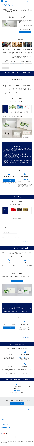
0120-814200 (9, 372)
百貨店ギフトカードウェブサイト (24, 357)
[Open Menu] (2, 1)
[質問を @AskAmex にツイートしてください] (6, 433)
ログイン (31, 1)
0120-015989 (25, 179)
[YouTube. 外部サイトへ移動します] (4, 433)
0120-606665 (17, 390)
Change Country (6, 430)
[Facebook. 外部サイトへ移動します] (1, 433)
